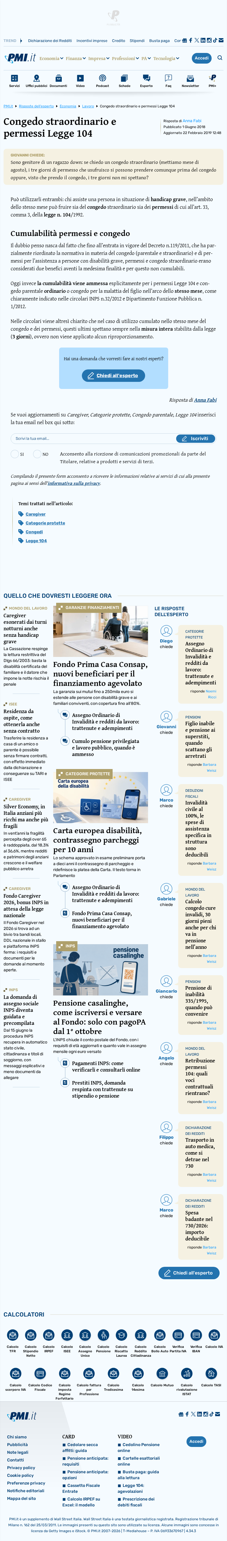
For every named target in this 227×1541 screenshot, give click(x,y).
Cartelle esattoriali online (139, 1461)
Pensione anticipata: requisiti (85, 1461)
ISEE (13, 704)
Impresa (97, 58)
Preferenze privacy (26, 1483)
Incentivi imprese (92, 40)
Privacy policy (21, 1467)
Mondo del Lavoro (28, 608)
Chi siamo (17, 1437)
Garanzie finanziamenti (92, 607)
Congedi (34, 531)
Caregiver (36, 514)
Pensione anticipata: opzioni (85, 1474)
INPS (70, 946)
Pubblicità (17, 1444)
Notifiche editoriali (25, 1490)
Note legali (17, 1452)
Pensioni (193, 717)
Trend (10, 40)
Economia (49, 58)
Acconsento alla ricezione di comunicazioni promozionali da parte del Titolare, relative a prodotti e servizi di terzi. (133, 457)
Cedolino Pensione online (139, 1447)
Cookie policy (20, 1475)
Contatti (15, 1460)
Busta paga (159, 40)
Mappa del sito (21, 1498)
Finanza (74, 58)
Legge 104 (36, 540)
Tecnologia (164, 58)
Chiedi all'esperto (117, 375)
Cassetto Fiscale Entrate (81, 1488)
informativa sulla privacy (74, 483)
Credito (118, 40)
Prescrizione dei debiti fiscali (136, 1502)
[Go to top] (191, 1521)
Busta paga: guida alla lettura (138, 1474)
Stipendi (137, 40)
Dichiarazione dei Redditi (50, 40)
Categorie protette (45, 523)
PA (144, 58)
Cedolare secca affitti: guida (80, 1447)
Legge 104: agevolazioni (131, 1488)
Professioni (123, 58)
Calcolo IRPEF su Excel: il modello (81, 1502)
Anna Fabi (192, 120)
